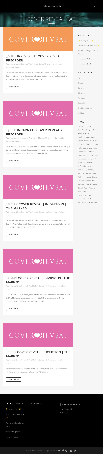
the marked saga (85, 195)
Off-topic (82, 166)
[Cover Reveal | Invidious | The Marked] (38, 261)
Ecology (81, 144)
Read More (14, 87)
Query (94, 177)
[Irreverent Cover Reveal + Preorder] (38, 39)
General (24, 64)
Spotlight (81, 103)
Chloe (93, 137)
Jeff (94, 159)
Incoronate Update (85, 59)
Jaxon (89, 159)
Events (89, 144)
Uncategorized (84, 199)
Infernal (90, 152)
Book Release (84, 137)
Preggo (90, 170)
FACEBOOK (36, 404)
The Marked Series (36, 64)
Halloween (82, 148)
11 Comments (58, 138)
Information (83, 155)
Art (79, 78)
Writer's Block (84, 202)
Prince (81, 173)
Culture (93, 141)
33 (62, 212)
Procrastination (91, 173)
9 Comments (51, 286)
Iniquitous (93, 155)
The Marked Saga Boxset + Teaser (15, 424)
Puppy (88, 177)
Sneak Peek (83, 188)
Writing (47, 64)
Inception (82, 152)
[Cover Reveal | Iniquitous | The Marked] (38, 187)
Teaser (91, 188)
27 (9, 141)
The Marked (83, 192)
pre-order (82, 170)
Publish (81, 177)
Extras (80, 83)
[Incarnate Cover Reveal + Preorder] (38, 113)
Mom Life (82, 162)
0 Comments (51, 360)
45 (61, 286)
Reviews (81, 184)
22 (9, 67)
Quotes (81, 181)
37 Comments (57, 64)
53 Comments (51, 212)
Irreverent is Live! (84, 64)
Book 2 (81, 133)
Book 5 (88, 133)
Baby (88, 130)
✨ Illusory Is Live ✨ (85, 41)
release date (90, 181)
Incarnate (92, 148)
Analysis (89, 126)
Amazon (81, 126)
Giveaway (81, 93)
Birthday (94, 130)
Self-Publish (91, 184)
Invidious (82, 159)
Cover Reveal (83, 141)
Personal (81, 98)
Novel (89, 162)
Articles (81, 130)
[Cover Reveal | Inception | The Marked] (38, 335)
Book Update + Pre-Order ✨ (88, 46)
